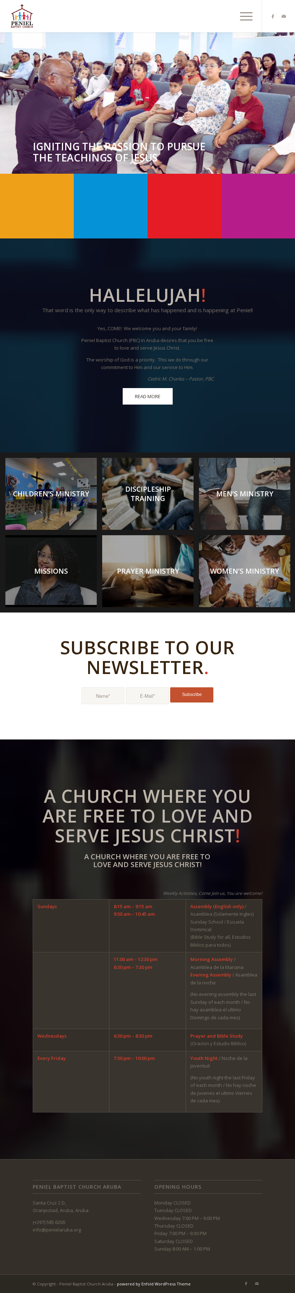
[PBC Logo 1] (22, 16)
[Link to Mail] (283, 16)
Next (288, 96)
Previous (6, 96)
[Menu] (243, 16)
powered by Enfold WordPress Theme (154, 1284)
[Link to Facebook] (273, 16)
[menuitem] (243, 16)
